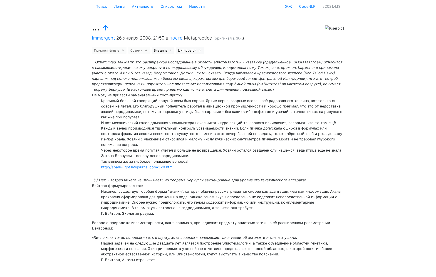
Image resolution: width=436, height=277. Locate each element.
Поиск (101, 6)
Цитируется (189, 50)
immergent (103, 38)
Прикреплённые (109, 50)
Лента (119, 6)
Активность (142, 6)
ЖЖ (288, 6)
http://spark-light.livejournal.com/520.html (137, 167)
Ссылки (138, 50)
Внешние (162, 50)
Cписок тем (171, 6)
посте (176, 38)
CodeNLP (307, 6)
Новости (197, 6)
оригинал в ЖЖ (229, 38)
